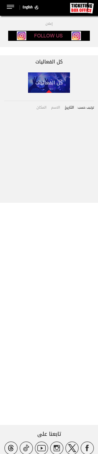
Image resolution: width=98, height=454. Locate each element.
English (28, 7)
